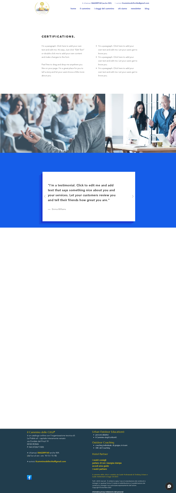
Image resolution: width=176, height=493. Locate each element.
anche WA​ (54, 452)
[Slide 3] (91, 217)
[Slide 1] (85, 217)
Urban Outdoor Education (107, 431)
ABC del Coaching (102, 448)
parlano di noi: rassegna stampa (106, 463)
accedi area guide (100, 466)
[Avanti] (132, 196)
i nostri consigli (99, 460)
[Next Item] (171, 123)
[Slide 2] (88, 217)
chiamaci (33, 452)
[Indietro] (44, 196)
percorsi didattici (102, 435)
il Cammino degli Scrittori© (106, 437)
